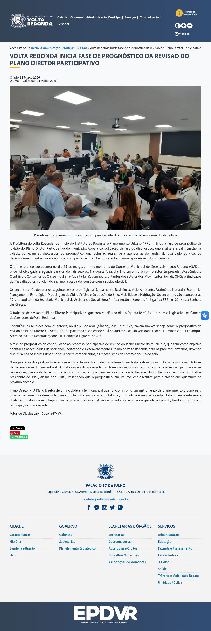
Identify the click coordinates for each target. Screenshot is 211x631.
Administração (168, 535)
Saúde (162, 569)
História (15, 542)
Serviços (130, 17)
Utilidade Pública (170, 582)
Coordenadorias (120, 542)
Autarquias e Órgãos (123, 548)
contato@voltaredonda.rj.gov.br (105, 499)
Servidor (63, 24)
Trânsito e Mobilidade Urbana (178, 576)
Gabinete (65, 535)
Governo (76, 17)
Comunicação (149, 17)
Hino (13, 555)
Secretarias (67, 542)
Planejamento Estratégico (77, 548)
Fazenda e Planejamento (175, 548)
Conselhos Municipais (124, 555)
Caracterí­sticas (20, 535)
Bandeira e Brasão (22, 548)
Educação (164, 542)
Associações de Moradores (127, 562)
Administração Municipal (103, 17)
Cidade (62, 17)
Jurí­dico (163, 562)
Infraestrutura (168, 555)
